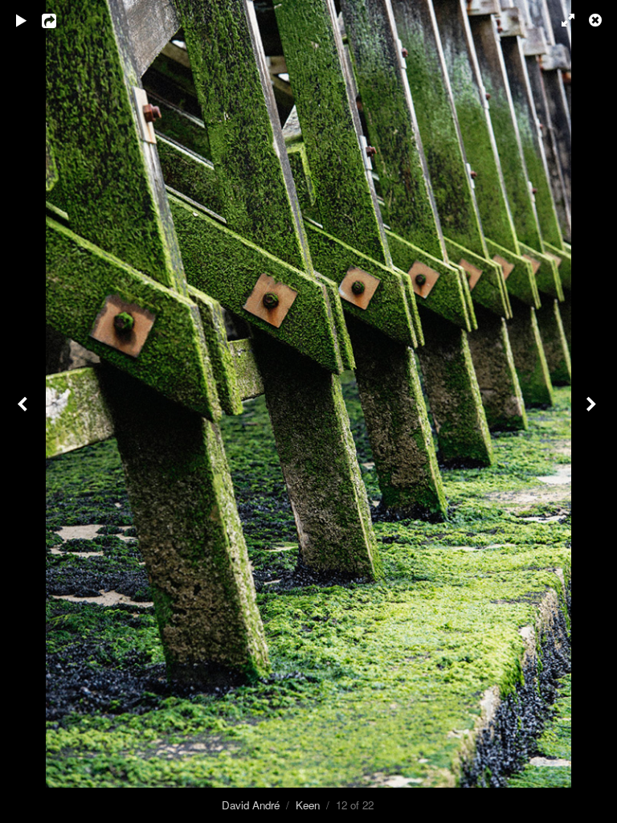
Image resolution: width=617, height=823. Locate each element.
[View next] (593, 411)
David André (251, 805)
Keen (308, 805)
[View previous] (24, 411)
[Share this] (60, 20)
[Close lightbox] (597, 20)
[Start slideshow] (21, 20)
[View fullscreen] (561, 20)
